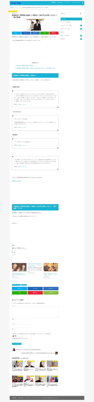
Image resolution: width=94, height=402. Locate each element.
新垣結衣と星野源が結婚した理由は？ (24, 65)
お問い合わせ (60, 2)
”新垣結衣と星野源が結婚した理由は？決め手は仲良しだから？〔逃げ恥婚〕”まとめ (35, 68)
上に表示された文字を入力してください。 (20, 338)
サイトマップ (67, 2)
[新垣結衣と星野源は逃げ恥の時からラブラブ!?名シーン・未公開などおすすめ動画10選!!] (36, 268)
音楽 (63, 38)
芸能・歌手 (24, 284)
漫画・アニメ (65, 35)
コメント (14, 305)
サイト (13, 328)
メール (13, 323)
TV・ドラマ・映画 (66, 22)
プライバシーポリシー (76, 2)
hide (37, 62)
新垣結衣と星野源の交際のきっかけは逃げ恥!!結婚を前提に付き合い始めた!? (19, 275)
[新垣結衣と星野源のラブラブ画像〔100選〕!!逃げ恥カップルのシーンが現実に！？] (51, 267)
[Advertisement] (35, 52)
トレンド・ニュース (16, 284)
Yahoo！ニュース (22, 104)
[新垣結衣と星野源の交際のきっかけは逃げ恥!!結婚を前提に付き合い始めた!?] (19, 267)
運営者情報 (53, 2)
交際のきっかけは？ (16, 180)
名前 (13, 319)
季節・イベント (65, 28)
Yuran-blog (16, 3)
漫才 (62, 32)
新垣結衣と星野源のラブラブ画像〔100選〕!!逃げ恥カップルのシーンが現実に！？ (50, 275)
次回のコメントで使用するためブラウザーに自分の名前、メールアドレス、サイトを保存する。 (32, 333)
